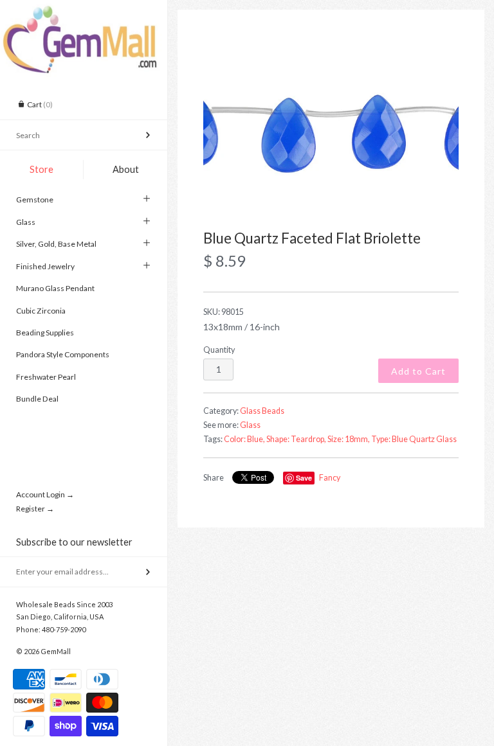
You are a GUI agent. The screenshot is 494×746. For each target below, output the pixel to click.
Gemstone (34, 199)
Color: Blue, (244, 439)
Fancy (329, 478)
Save (304, 478)
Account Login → (45, 494)
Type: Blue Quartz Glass (414, 439)
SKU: (223, 312)
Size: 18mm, (348, 439)
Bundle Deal (37, 399)
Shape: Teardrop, (296, 439)
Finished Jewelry (45, 266)
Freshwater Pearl (46, 377)
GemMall (56, 651)
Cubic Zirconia (41, 310)
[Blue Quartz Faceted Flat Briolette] (331, 133)
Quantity (219, 350)
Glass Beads (262, 411)
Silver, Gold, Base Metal (56, 244)
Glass (25, 222)
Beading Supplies (45, 332)
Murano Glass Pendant (55, 288)
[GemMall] (83, 11)
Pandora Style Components (62, 354)
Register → (35, 508)
